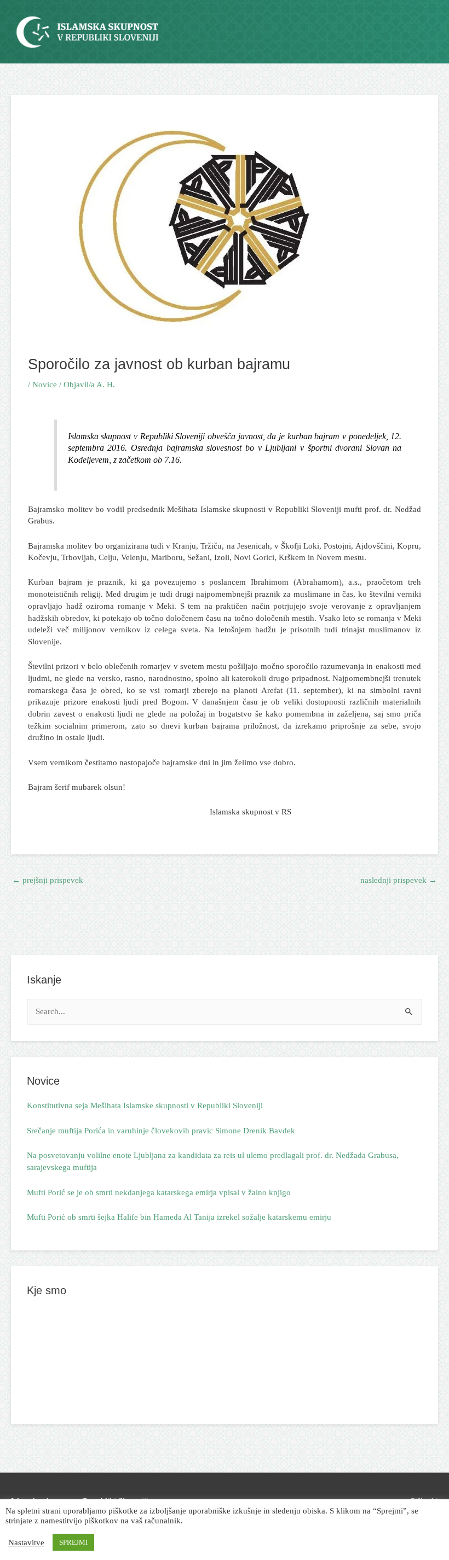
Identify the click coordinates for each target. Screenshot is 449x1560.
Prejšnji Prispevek (47, 880)
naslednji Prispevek (398, 880)
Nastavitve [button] (26, 1542)
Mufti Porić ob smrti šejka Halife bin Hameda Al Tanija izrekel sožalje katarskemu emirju (179, 1217)
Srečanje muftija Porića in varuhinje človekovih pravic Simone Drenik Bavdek (161, 1130)
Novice (44, 384)
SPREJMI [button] (73, 1542)
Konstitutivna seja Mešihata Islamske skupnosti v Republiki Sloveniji (145, 1105)
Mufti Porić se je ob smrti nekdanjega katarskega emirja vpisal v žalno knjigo (159, 1192)
